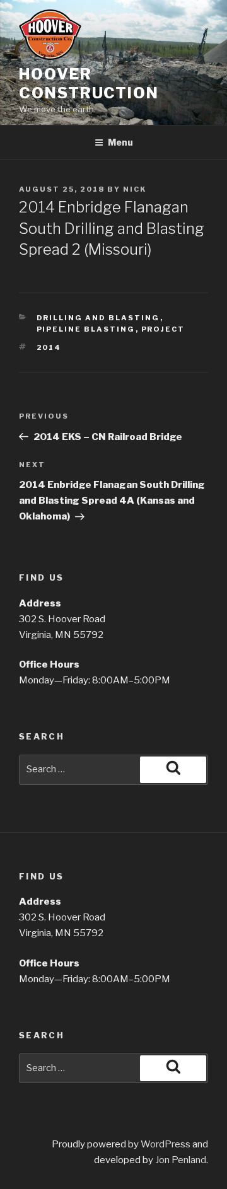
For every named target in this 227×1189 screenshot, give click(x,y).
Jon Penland (180, 1160)
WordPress (165, 1144)
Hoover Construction (89, 83)
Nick (134, 189)
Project (163, 329)
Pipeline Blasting (86, 329)
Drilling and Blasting (98, 317)
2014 (49, 347)
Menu (120, 142)
